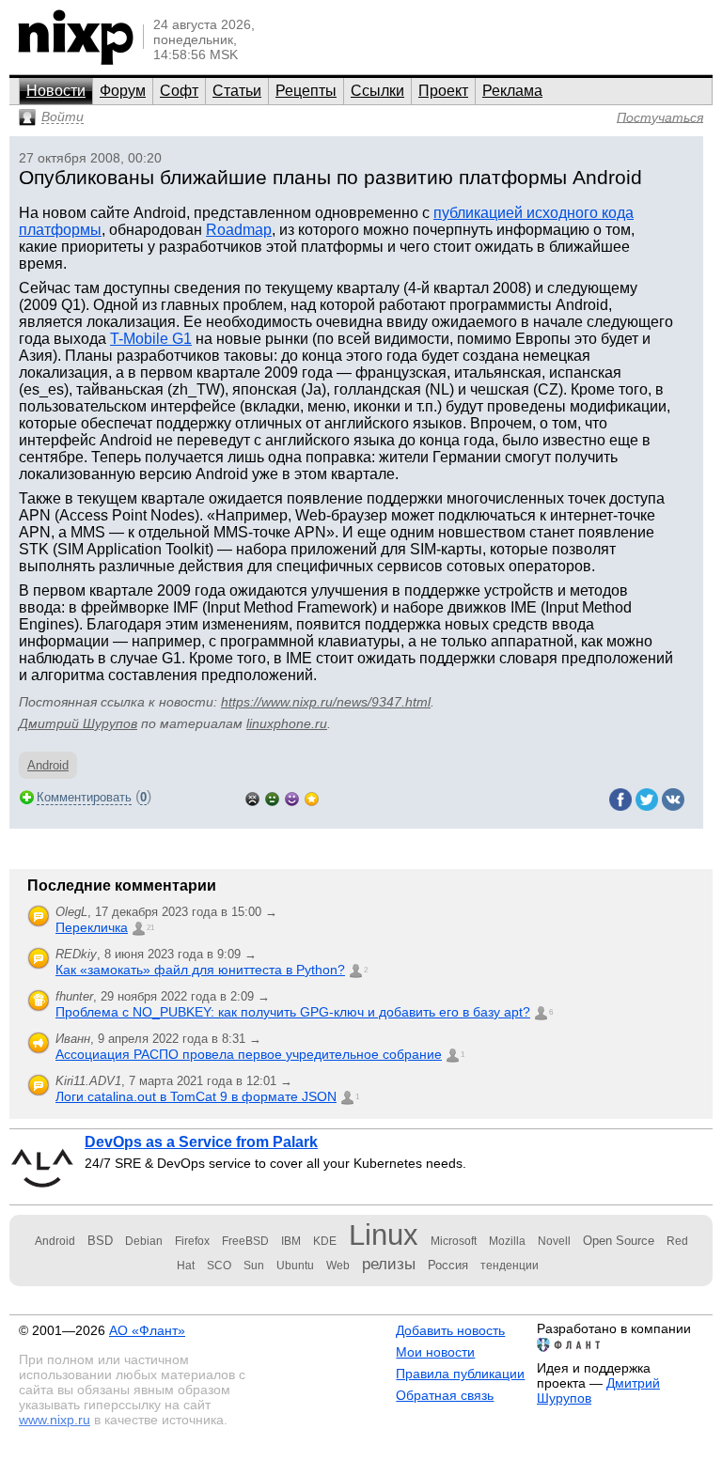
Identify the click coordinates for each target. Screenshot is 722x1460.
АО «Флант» (147, 1330)
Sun (253, 1265)
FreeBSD (245, 1241)
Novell (554, 1241)
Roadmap (239, 230)
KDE (325, 1241)
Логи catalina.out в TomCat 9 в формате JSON (196, 1096)
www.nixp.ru (54, 1419)
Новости (56, 91)
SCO (219, 1265)
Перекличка (91, 927)
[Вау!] (312, 797)
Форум (123, 91)
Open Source (618, 1241)
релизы (389, 1263)
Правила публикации (460, 1373)
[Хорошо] (292, 797)
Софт (179, 91)
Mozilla (507, 1241)
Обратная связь (445, 1395)
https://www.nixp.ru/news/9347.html (326, 701)
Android (48, 765)
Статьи (236, 91)
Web (338, 1265)
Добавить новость (450, 1330)
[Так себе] (272, 797)
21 (150, 928)
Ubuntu (295, 1265)
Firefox (192, 1241)
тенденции (509, 1265)
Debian (144, 1241)
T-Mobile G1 (151, 339)
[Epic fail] (252, 797)
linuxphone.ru (286, 723)
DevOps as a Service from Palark (201, 1142)
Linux (383, 1235)
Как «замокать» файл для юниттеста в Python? (200, 969)
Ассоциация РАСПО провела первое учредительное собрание (248, 1054)
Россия (448, 1265)
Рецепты (306, 91)
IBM (291, 1241)
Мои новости (435, 1351)
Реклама (512, 91)
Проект (443, 91)
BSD (100, 1241)
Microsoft (454, 1241)
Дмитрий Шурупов (78, 723)
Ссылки (377, 91)
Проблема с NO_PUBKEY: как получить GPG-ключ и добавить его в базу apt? (292, 1011)
